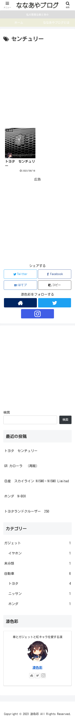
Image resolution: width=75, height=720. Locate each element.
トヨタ (39, 583)
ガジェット (37, 543)
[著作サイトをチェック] (20, 302)
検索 (6, 412)
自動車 (37, 573)
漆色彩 (37, 667)
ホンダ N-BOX (15, 496)
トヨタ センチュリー (21, 450)
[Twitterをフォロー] (54, 302)
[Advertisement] (37, 83)
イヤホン (39, 553)
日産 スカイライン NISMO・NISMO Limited (36, 481)
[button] (54, 285)
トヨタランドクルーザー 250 (26, 511)
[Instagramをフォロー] (37, 313)
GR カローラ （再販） (21, 466)
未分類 (37, 563)
